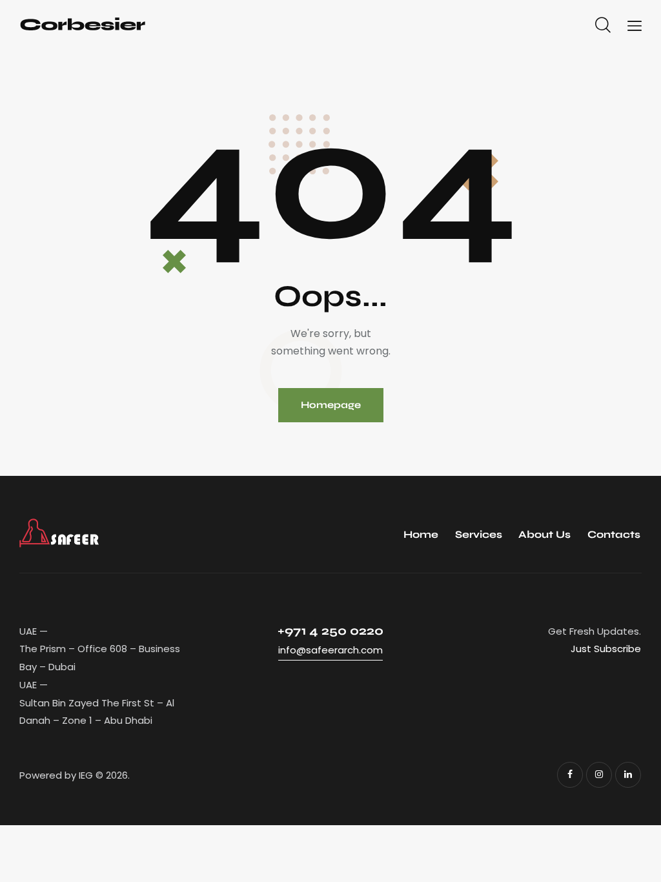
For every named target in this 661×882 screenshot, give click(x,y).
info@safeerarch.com (330, 650)
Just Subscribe (606, 648)
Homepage (331, 405)
